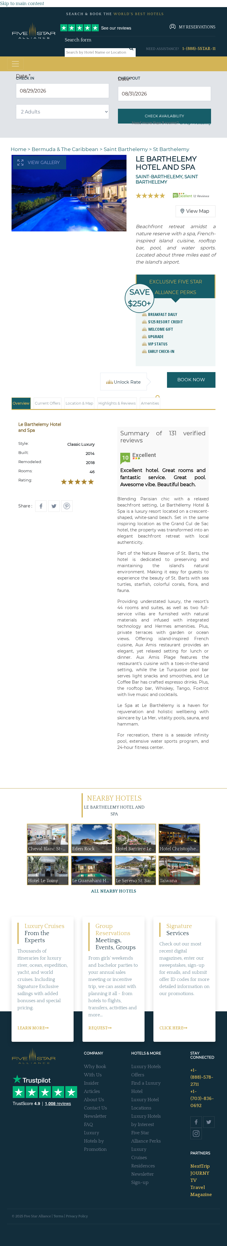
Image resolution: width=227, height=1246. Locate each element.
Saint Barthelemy (126, 149)
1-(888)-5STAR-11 (198, 48)
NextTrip (200, 1166)
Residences (143, 1166)
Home (18, 149)
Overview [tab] (21, 403)
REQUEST (98, 1028)
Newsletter (95, 1116)
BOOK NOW (191, 379)
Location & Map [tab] (79, 403)
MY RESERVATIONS (197, 27)
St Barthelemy (171, 149)
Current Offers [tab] (47, 403)
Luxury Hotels (146, 1066)
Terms (58, 1216)
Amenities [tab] (150, 403)
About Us (94, 1099)
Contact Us (95, 1108)
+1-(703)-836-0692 (202, 1098)
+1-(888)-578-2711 (201, 1077)
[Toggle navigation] (15, 64)
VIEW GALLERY (44, 162)
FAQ (88, 1124)
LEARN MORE (31, 1028)
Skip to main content (22, 3)
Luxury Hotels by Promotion (95, 1141)
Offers (137, 1075)
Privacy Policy (77, 1216)
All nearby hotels (113, 891)
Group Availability (195, 123)
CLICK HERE (171, 1028)
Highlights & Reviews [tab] (117, 403)
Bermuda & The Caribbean (65, 149)
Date (23, 76)
